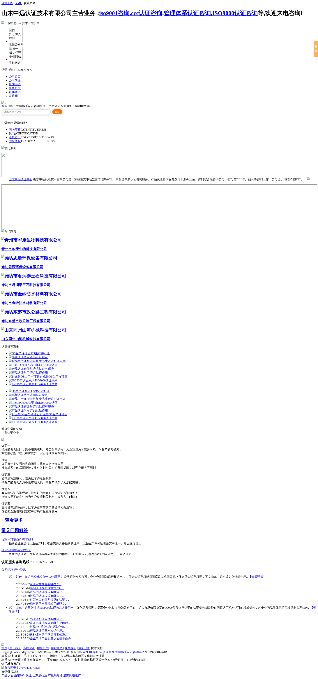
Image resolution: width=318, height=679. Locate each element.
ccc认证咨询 (146, 13)
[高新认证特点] (19, 357)
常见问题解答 (14, 530)
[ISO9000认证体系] (22, 384)
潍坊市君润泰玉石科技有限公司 (25, 285)
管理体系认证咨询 (187, 13)
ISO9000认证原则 (46, 380)
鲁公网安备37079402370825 (22, 667)
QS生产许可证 (40, 353)
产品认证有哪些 (43, 368)
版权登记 (15, 137)
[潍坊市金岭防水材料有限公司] (31, 294)
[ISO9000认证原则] (22, 380)
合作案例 (15, 92)
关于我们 (15, 648)
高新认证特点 (39, 357)
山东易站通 (39, 675)
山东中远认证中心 (20, 179)
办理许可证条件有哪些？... (47, 619)
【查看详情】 (257, 576)
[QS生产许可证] (20, 353)
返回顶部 (84, 648)
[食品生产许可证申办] (24, 361)
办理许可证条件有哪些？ (17, 539)
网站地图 (7, 3)
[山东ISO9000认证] (22, 364)
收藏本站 (30, 3)
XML (18, 3)
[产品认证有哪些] (21, 368)
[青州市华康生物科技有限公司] (31, 240)
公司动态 (7, 569)
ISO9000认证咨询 (235, 13)
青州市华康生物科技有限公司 (24, 249)
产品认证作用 (39, 372)
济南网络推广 (72, 675)
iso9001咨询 (114, 13)
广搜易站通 (55, 675)
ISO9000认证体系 (46, 384)
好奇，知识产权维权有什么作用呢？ (39, 576)
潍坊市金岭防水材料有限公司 (24, 303)
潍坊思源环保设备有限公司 (22, 267)
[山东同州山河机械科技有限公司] (33, 330)
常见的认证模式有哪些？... (47, 592)
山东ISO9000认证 (46, 364)
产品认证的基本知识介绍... (47, 630)
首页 (4, 648)
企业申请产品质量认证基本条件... (51, 638)
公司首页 (15, 76)
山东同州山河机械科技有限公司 (25, 339)
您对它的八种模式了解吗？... (48, 603)
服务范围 (15, 88)
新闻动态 (15, 84)
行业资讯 (20, 569)
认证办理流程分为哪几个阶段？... (51, 622)
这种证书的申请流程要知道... (48, 634)
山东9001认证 (23, 675)
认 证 (12, 133)
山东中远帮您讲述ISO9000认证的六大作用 (43, 607)
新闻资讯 (29, 648)
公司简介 (15, 80)
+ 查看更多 (12, 520)
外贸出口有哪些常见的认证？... (50, 599)
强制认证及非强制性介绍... (47, 588)
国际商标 (15, 141)
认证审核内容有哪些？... (45, 584)
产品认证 (7, 675)
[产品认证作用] (19, 372)
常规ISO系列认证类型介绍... (48, 626)
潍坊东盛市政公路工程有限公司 (25, 321)
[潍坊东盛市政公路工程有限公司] (33, 312)
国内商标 (15, 129)
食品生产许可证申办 (52, 361)
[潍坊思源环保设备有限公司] (29, 258)
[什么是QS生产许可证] (24, 376)
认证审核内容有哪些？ (16, 550)
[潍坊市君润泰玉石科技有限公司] (33, 275)
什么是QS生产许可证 (53, 376)
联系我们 (15, 95)
